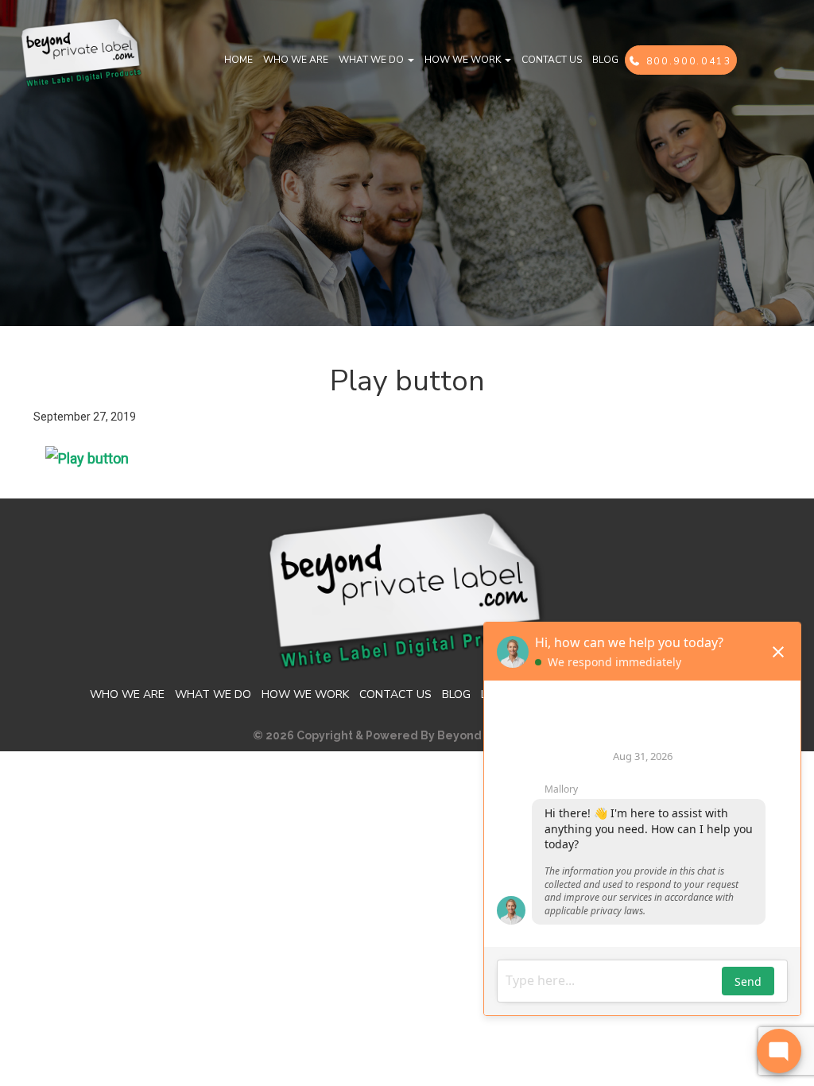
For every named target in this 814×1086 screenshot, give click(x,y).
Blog (605, 59)
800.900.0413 (687, 61)
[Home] (81, 51)
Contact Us (551, 59)
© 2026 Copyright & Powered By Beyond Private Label (407, 735)
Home (238, 59)
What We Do (372, 59)
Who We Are (295, 59)
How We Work (463, 59)
